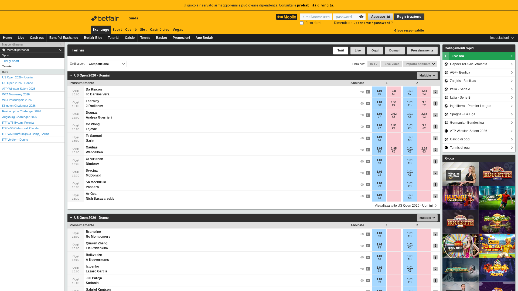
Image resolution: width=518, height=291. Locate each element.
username (362, 22)
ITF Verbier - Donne (15, 139)
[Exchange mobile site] (286, 17)
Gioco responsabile (409, 30)
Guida (133, 18)
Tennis (145, 38)
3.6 (424, 102)
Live (21, 38)
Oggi (375, 50)
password (382, 22)
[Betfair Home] (105, 18)
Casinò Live (159, 29)
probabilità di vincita (315, 5)
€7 (409, 93)
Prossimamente (422, 50)
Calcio (130, 38)
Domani (394, 50)
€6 (379, 93)
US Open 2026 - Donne (17, 83)
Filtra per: (358, 63)
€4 (393, 105)
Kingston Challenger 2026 (19, 105)
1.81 (424, 90)
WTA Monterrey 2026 (16, 94)
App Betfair (204, 38)
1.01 (379, 90)
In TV (373, 63)
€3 (424, 93)
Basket (161, 38)
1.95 (394, 148)
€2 (393, 93)
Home (7, 38)
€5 (409, 105)
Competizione (99, 63)
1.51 (394, 102)
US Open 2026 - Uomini (17, 77)
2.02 (394, 113)
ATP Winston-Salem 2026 (18, 88)
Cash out (37, 38)
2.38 (424, 113)
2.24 (424, 148)
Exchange (101, 29)
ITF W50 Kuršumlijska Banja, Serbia (25, 134)
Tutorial (113, 38)
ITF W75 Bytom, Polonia (18, 122)
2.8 (394, 90)
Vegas (178, 29)
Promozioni (181, 38)
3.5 (424, 125)
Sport (117, 29)
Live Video (392, 63)
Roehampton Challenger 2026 (21, 111)
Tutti (341, 50)
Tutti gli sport (10, 61)
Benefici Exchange (63, 38)
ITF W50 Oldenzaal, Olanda (20, 128)
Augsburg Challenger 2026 (19, 117)
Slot (143, 29)
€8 (379, 105)
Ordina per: (77, 63)
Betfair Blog (93, 38)
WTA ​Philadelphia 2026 (17, 100)
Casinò (131, 29)
